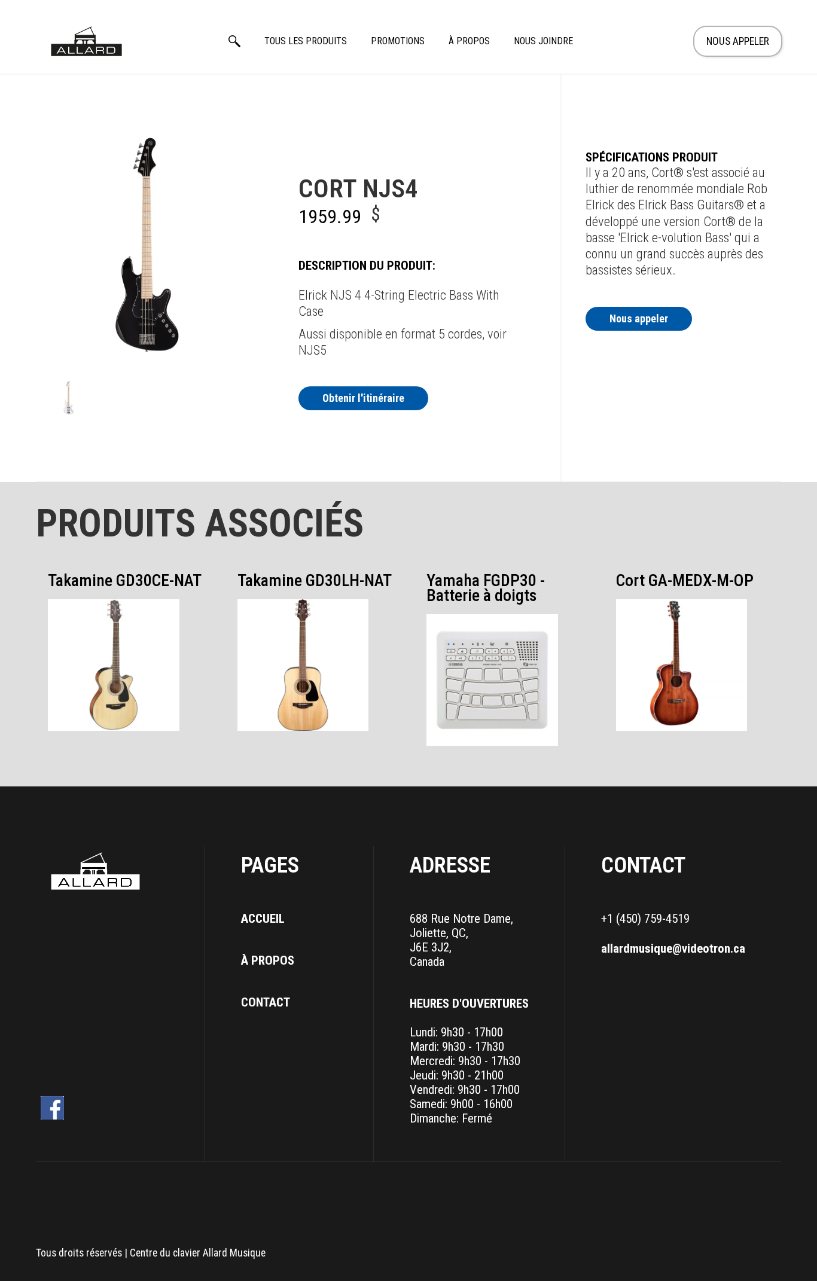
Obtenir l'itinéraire (363, 398)
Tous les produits (305, 41)
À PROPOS (469, 41)
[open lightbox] (69, 398)
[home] (87, 41)
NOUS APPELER (737, 41)
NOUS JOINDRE (543, 41)
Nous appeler (638, 318)
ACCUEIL (263, 918)
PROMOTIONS (398, 41)
